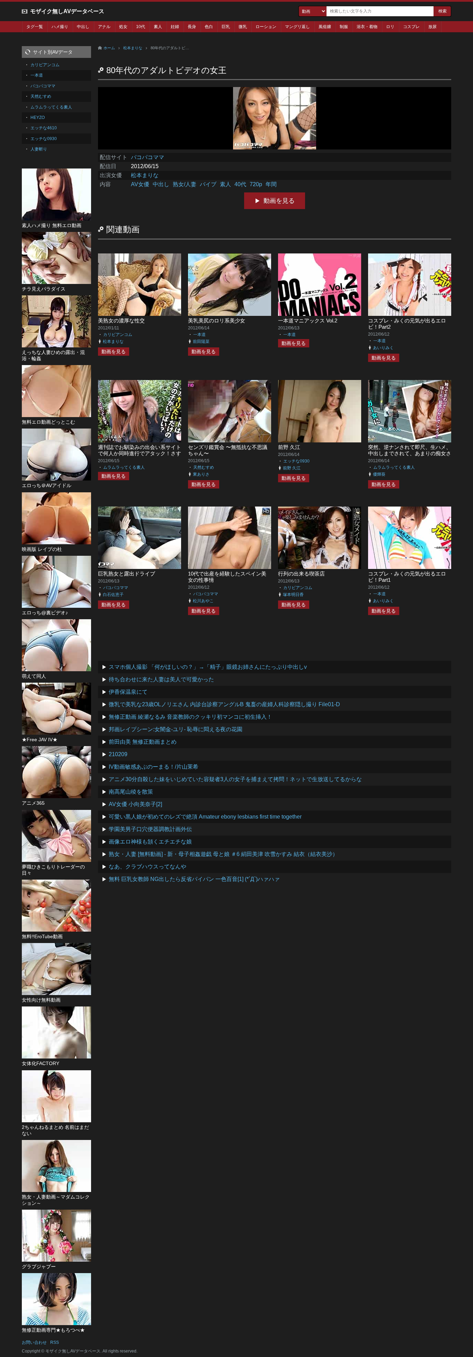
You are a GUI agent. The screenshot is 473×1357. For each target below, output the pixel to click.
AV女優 (140, 184)
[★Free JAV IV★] (56, 709)
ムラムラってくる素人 (124, 467)
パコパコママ (147, 157)
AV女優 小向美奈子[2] (135, 804)
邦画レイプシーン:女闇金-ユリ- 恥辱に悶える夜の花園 (175, 729)
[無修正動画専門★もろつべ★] (56, 1299)
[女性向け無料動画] (56, 969)
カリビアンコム (117, 334)
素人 (158, 26)
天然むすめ (203, 467)
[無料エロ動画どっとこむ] (56, 391)
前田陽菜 (201, 341)
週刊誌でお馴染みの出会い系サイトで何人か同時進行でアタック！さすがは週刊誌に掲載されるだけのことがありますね (139, 456)
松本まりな (132, 48)
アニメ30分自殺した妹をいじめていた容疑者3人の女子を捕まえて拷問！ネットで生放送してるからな (235, 779)
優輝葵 (379, 474)
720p (256, 184)
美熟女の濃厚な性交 (121, 320)
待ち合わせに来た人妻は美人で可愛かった (161, 679)
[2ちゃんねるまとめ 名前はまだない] (56, 1096)
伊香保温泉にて (128, 692)
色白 (209, 26)
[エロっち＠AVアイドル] (56, 455)
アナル (104, 26)
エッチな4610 (43, 128)
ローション (266, 26)
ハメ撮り (60, 26)
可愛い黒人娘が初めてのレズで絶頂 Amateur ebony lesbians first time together (205, 817)
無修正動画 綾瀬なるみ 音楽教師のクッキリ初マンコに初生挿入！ (190, 717)
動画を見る (279, 200)
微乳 (243, 26)
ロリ (390, 26)
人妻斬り (38, 149)
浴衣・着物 (367, 26)
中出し (83, 26)
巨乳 (226, 26)
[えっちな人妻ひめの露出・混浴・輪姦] (56, 321)
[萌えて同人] (56, 645)
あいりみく (383, 347)
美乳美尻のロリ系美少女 (216, 320)
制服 (344, 26)
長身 (192, 26)
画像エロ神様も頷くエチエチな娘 (150, 842)
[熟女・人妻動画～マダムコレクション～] (56, 1166)
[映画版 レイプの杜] (56, 518)
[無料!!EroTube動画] (56, 906)
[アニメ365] (56, 772)
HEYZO (37, 117)
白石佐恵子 (113, 594)
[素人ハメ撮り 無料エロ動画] (56, 194)
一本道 (199, 334)
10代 (140, 26)
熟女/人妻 (184, 184)
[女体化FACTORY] (56, 1032)
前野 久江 (289, 447)
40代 (240, 184)
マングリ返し (297, 26)
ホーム (109, 48)
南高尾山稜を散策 (131, 792)
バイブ (208, 184)
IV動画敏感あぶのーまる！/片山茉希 (153, 767)
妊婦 (175, 26)
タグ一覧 (34, 26)
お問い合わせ (34, 1342)
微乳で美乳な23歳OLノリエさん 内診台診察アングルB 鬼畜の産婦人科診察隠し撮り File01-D (224, 704)
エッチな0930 (296, 461)
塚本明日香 (293, 594)
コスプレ (411, 26)
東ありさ (201, 474)
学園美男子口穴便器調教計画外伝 (150, 829)
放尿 (432, 26)
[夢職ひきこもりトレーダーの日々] (56, 836)
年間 (271, 184)
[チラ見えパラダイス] (56, 258)
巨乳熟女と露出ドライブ (126, 574)
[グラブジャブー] (56, 1236)
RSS (54, 1342)
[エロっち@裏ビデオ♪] (56, 582)
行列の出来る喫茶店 (301, 574)
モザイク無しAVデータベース (67, 11)
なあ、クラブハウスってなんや (147, 867)
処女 (123, 26)
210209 (118, 754)
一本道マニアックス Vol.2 (307, 320)
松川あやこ (203, 600)
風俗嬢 (325, 26)
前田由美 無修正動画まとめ (143, 742)
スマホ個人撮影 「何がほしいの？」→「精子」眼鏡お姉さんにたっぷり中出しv (208, 667)
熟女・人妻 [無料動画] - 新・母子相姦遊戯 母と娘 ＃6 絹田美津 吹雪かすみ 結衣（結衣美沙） (223, 854)
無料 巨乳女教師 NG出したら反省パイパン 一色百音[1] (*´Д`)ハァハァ (194, 879)
